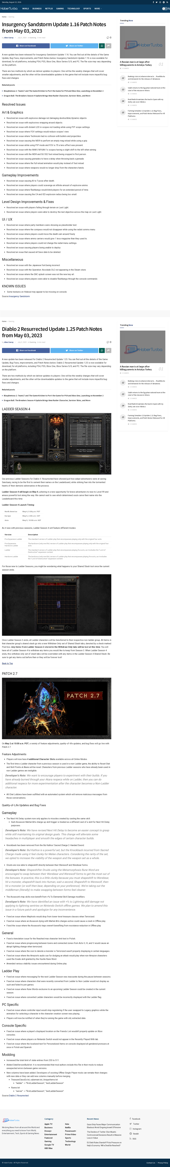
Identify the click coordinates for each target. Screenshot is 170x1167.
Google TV (49, 1145)
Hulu (67, 1124)
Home (4, 17)
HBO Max (48, 1148)
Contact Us (150, 1163)
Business (37, 9)
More (97, 9)
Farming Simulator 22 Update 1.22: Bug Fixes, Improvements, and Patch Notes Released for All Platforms (146, 113)
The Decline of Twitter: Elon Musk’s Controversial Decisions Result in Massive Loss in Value (104, 1135)
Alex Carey (8, 38)
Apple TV (48, 1124)
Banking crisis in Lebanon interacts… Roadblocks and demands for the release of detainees (146, 77)
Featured (48, 1138)
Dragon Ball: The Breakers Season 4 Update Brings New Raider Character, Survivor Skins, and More (47, 95)
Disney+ (48, 1131)
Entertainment (50, 1134)
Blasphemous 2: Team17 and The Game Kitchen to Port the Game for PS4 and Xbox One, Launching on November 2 (53, 91)
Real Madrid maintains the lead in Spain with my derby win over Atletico (145, 100)
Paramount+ (70, 1131)
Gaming (60, 9)
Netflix (49, 9)
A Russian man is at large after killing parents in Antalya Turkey (136, 63)
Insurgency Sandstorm (19, 296)
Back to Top (7, 663)
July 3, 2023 (22, 38)
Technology (73, 9)
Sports (87, 9)
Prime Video (70, 1134)
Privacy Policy (163, 1163)
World (25, 9)
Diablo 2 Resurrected (19, 1095)
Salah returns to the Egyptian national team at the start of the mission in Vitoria (146, 89)
